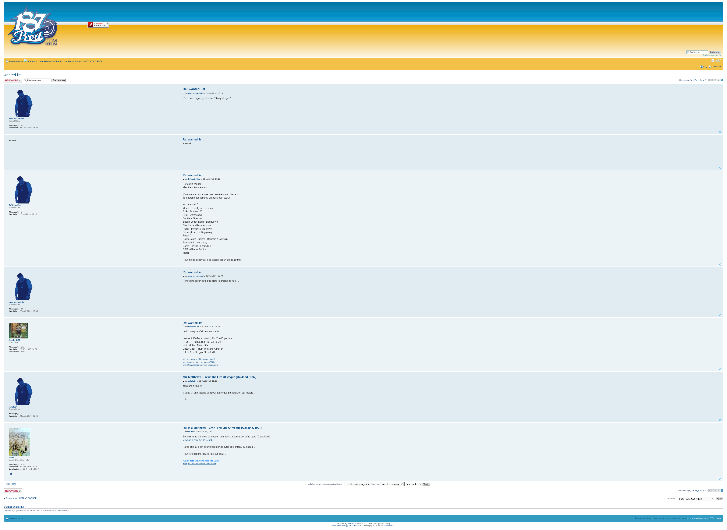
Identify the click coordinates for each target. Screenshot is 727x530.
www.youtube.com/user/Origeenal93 (199, 463)
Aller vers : (672, 498)
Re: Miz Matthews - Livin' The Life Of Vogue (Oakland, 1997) (222, 427)
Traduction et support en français (346, 526)
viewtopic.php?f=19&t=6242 (198, 440)
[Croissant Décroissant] (417, 484)
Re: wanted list (194, 89)
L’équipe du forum (643, 518)
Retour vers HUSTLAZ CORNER (21, 498)
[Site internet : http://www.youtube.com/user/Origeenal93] (11, 474)
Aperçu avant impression (713, 60)
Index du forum (73, 61)
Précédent (11, 484)
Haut (720, 132)
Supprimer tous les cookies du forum (670, 518)
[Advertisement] (451, 155)
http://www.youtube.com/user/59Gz (199, 362)
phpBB (351, 524)
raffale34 (192, 381)
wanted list (13, 75)
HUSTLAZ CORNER (92, 61)
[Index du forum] (33, 25)
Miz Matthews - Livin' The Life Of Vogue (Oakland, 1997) (219, 377)
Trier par (375, 484)
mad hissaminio (195, 93)
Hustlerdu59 (193, 327)
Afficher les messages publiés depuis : (326, 484)
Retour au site (16, 61)
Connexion (716, 66)
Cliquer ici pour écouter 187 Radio (45, 61)
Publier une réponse (9, 80)
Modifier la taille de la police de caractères (718, 60)
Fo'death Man (194, 179)
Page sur (700, 80)
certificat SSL (389, 526)
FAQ (705, 66)
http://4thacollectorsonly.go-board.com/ (200, 365)
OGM (190, 432)
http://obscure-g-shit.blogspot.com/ (199, 359)
